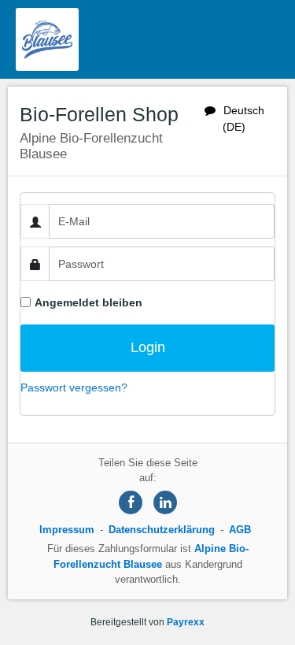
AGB (240, 530)
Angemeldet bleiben (88, 302)
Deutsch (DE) (243, 118)
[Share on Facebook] (130, 502)
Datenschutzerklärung (162, 530)
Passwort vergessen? (73, 387)
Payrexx (186, 622)
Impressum (66, 530)
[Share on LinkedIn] (165, 502)
